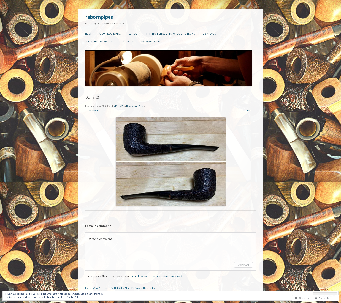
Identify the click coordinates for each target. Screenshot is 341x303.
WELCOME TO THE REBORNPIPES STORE (141, 41)
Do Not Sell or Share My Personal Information (133, 288)
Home (88, 33)
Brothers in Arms (135, 106)
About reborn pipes (110, 33)
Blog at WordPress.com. (97, 288)
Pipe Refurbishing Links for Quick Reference (170, 33)
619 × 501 (118, 106)
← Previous (91, 110)
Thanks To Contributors (99, 41)
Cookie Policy (73, 297)
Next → (251, 110)
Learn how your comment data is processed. (156, 276)
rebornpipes (99, 17)
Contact (133, 33)
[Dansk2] (170, 161)
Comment (243, 264)
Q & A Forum (209, 33)
